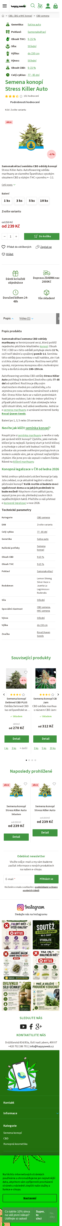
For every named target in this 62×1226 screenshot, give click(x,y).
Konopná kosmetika (15, 1144)
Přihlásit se (46, 879)
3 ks (14, 748)
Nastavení (29, 1198)
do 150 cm (33, 53)
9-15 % (32, 39)
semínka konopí (37, 428)
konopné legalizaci (15, 503)
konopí (44, 346)
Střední (32, 46)
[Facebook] (31, 1026)
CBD (5, 1138)
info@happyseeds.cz (42, 1046)
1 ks (6, 748)
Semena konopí (41, 548)
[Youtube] (23, 1026)
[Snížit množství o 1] (4, 236)
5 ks (44, 748)
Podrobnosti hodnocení (25, 102)
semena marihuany (15, 410)
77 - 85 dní (33, 75)
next (58, 694)
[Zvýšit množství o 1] (16, 236)
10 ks (53, 748)
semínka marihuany (29, 435)
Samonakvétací (37, 32)
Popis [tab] (7, 318)
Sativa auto (34, 24)
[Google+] (38, 1026)
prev (4, 694)
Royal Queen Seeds (14, 414)
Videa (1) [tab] (24, 318)
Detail (16, 739)
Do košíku (45, 236)
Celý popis (7, 185)
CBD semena (43, 517)
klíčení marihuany (23, 462)
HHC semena (43, 611)
